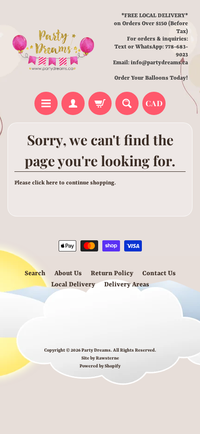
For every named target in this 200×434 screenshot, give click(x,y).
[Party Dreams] (53, 47)
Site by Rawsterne (100, 358)
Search (35, 273)
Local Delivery (73, 284)
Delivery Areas (126, 284)
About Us (68, 273)
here (52, 183)
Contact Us (159, 273)
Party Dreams (96, 350)
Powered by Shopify (100, 366)
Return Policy (112, 273)
